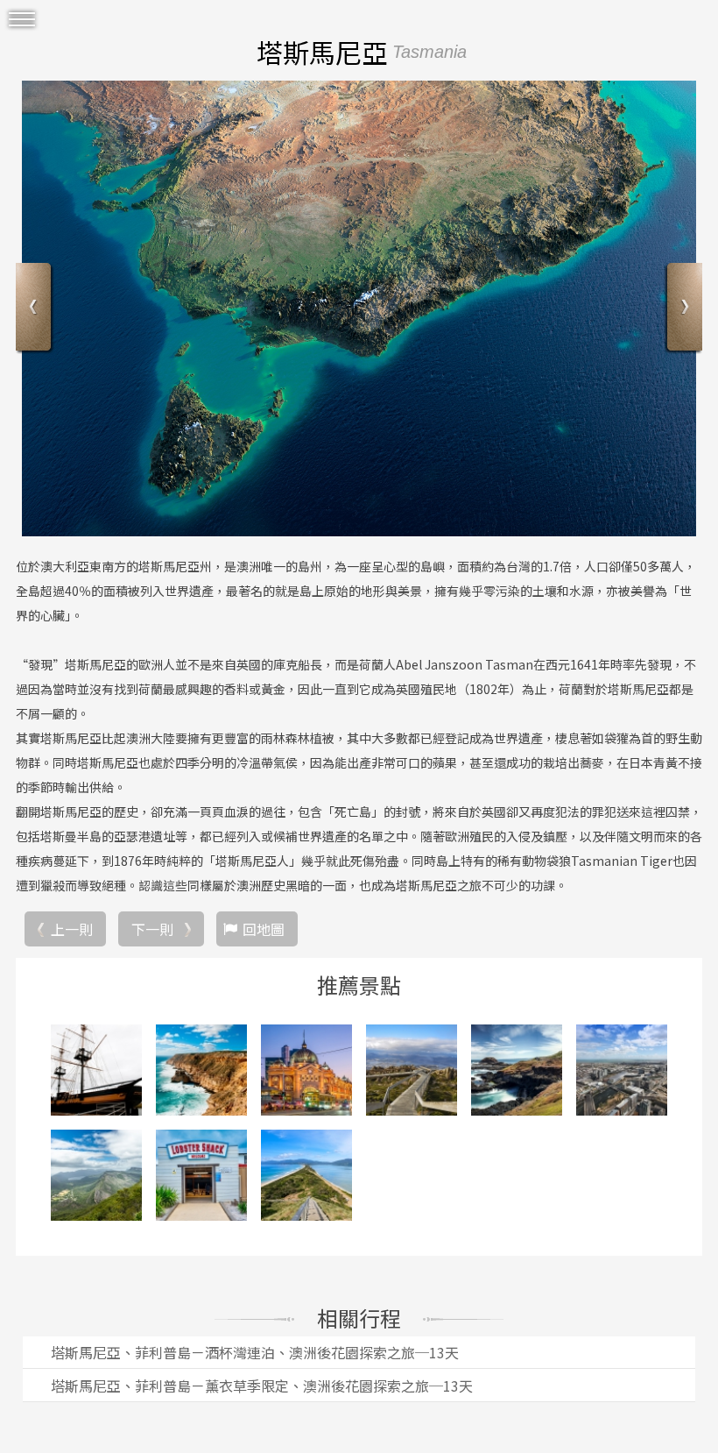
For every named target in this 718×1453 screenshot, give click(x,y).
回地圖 (264, 929)
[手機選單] (22, 19)
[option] (359, 308)
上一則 (72, 929)
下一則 (152, 929)
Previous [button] (35, 309)
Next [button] (682, 309)
